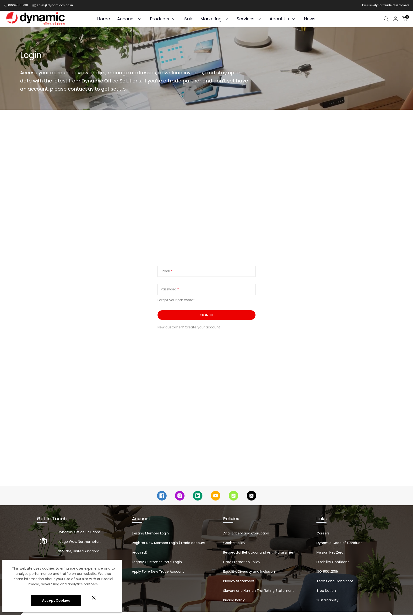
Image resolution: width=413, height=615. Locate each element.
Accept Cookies (56, 600)
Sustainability (327, 600)
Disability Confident (332, 562)
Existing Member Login (150, 533)
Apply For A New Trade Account (158, 571)
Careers (323, 533)
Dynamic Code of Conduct (339, 542)
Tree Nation (326, 590)
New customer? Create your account (189, 327)
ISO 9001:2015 (327, 571)
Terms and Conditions (334, 581)
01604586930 (18, 5)
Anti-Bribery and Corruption (246, 533)
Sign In (206, 315)
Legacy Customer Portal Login (157, 562)
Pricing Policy (234, 600)
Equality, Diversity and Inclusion (249, 571)
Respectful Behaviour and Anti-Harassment (259, 552)
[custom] (162, 496)
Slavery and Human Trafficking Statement (258, 590)
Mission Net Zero (329, 552)
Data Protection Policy (241, 562)
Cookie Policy (234, 542)
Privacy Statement (239, 581)
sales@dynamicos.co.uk (55, 5)
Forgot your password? (176, 300)
